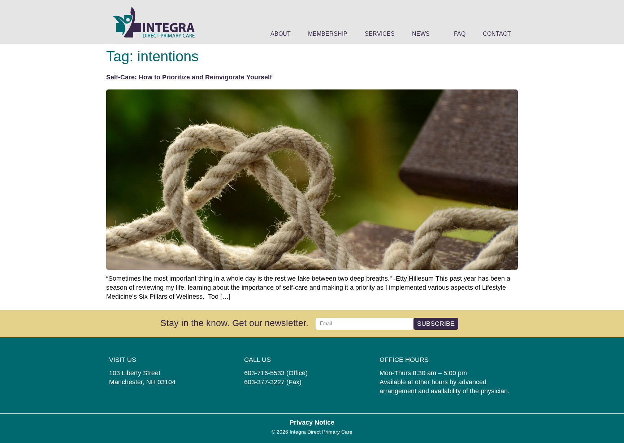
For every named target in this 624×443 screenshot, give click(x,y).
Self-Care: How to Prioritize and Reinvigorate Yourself (189, 77)
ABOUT (280, 34)
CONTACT (497, 34)
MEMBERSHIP (327, 34)
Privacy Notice (312, 422)
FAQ (459, 34)
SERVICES (380, 34)
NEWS (421, 34)
